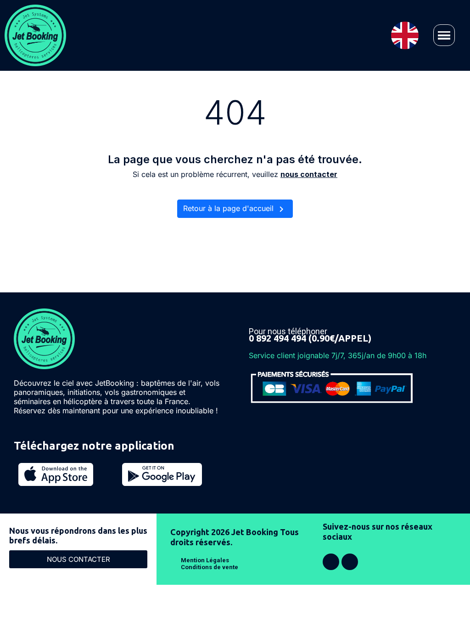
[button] (444, 35)
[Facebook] (331, 562)
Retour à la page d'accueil (235, 209)
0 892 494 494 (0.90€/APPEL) (310, 338)
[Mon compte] (239, 35)
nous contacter (308, 174)
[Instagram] (349, 562)
